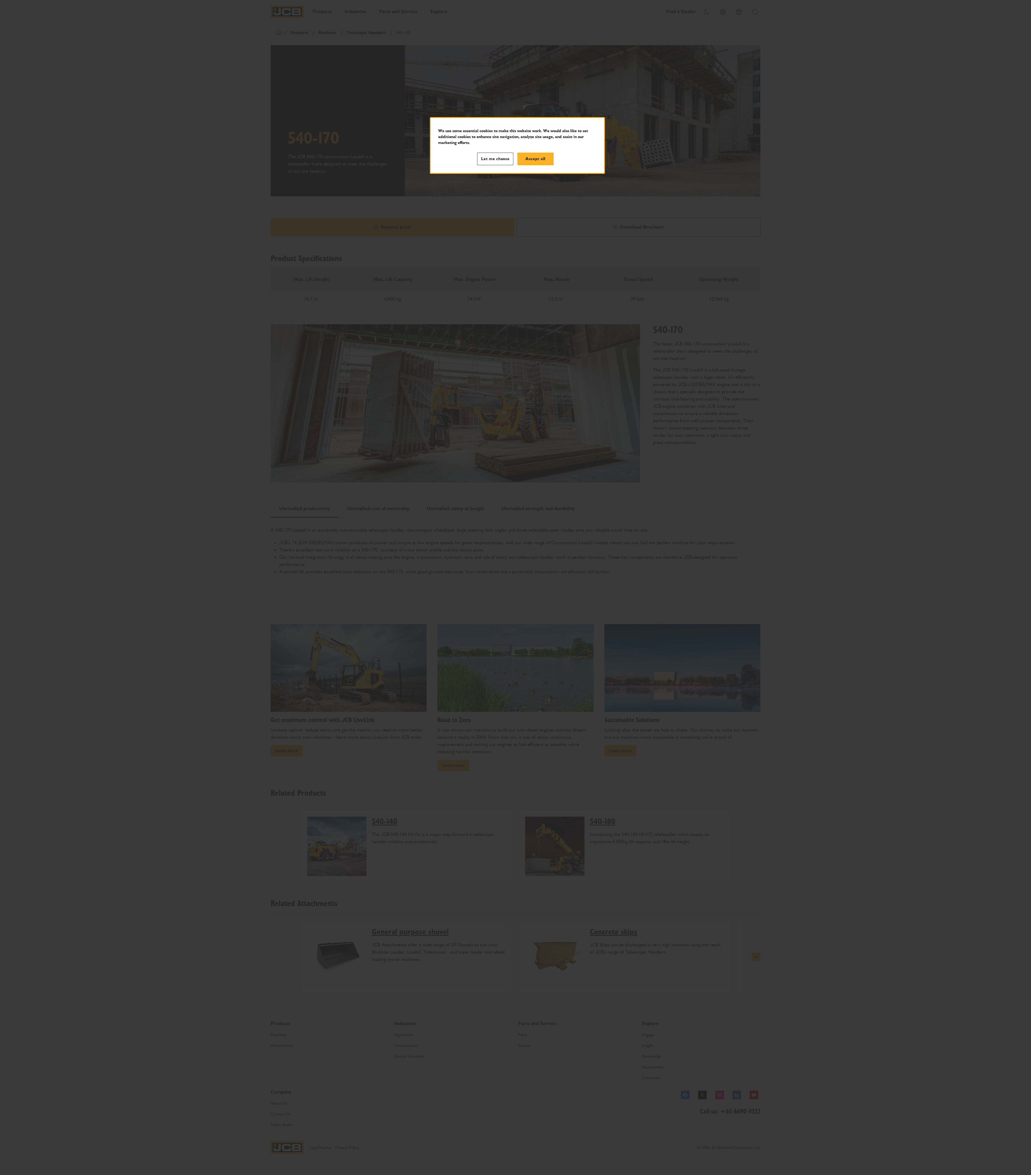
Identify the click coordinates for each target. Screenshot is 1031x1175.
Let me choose (495, 158)
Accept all (535, 158)
